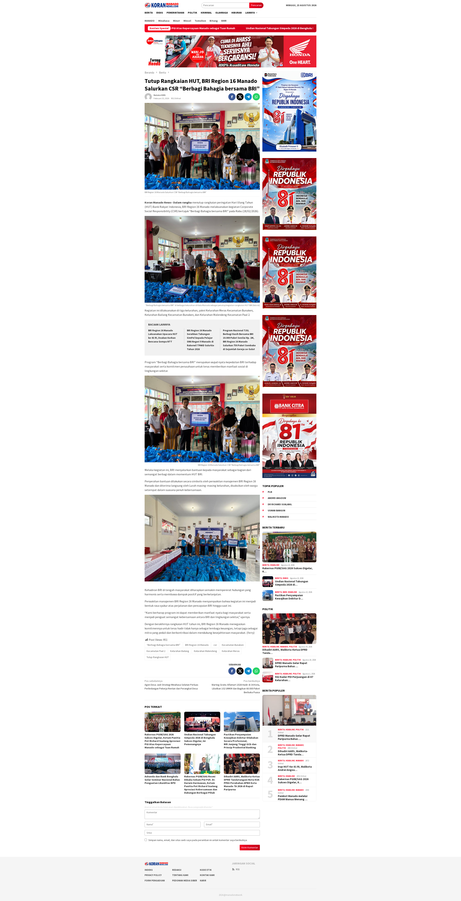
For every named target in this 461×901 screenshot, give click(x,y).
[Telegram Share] (248, 96)
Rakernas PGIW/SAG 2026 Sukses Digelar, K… (287, 570)
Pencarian (256, 5)
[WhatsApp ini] (256, 96)
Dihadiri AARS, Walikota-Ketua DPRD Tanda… (284, 651)
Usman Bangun (276, 510)
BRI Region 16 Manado (197, 645)
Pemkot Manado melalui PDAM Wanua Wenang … (292, 797)
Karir (203, 880)
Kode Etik (206, 869)
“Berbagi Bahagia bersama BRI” (163, 645)
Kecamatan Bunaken (233, 645)
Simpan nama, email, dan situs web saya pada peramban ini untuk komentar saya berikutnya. (197, 840)
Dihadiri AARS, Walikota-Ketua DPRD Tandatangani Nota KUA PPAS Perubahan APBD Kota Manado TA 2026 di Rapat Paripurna (242, 783)
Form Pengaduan (155, 880)
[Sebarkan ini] (232, 96)
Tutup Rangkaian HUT (158, 657)
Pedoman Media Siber (184, 880)
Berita (265, 565)
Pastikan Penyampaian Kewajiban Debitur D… (289, 597)
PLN (270, 491)
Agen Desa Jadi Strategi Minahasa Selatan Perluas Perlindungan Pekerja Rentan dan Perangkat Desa (171, 684)
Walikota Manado (278, 516)
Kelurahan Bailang (179, 651)
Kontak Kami (207, 875)
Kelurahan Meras (231, 651)
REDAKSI (176, 869)
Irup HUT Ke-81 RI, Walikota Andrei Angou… (295, 768)
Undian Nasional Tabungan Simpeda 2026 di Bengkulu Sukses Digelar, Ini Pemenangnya (213, 28)
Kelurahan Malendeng (205, 651)
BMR (285, 592)
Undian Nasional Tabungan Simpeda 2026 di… (291, 583)
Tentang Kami (180, 875)
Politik (293, 646)
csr (215, 645)
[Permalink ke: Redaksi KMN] (148, 96)
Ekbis (285, 578)
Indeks (149, 869)
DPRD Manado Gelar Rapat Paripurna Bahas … (291, 664)
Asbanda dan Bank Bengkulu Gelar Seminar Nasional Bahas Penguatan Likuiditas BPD (162, 780)
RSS (238, 869)
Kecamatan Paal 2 (156, 651)
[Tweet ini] (240, 96)
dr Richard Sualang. (280, 504)
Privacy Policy (153, 875)
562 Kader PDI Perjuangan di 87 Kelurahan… (294, 678)
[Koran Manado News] (161, 5)
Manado (284, 646)
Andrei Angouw (277, 498)
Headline (274, 565)
